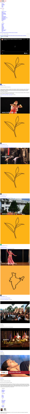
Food (2, 25)
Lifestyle (3, 27)
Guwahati (6, 248)
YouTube (3, 405)
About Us (13, 32)
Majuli (7, 147)
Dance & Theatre (4, 16)
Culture (5, 94)
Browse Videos (2, 8)
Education (3, 19)
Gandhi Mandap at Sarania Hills (3, 247)
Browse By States (2, 2)
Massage (3, 28)
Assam (9, 94)
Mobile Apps (3, 390)
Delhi (2, 6)
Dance (3, 94)
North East (11, 147)
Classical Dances (6, 299)
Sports (2, 15)
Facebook (3, 406)
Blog (11, 32)
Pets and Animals (4, 14)
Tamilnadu (3, 4)
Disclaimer (3, 401)
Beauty (3, 24)
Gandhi (3, 395)
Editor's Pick (5, 32)
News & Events (4, 13)
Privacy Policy (3, 400)
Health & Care (3, 18)
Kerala (3, 3)
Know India (8, 32)
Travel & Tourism (4, 11)
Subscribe (3, 391)
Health (3, 26)
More (2, 20)
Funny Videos (3, 30)
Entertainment (3, 12)
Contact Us (3, 402)
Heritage (7, 94)
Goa (2, 5)
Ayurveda (3, 23)
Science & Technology (5, 17)
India (11, 94)
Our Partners (16, 32)
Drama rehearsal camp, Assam (3, 196)
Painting (3, 397)
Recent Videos (2, 32)
